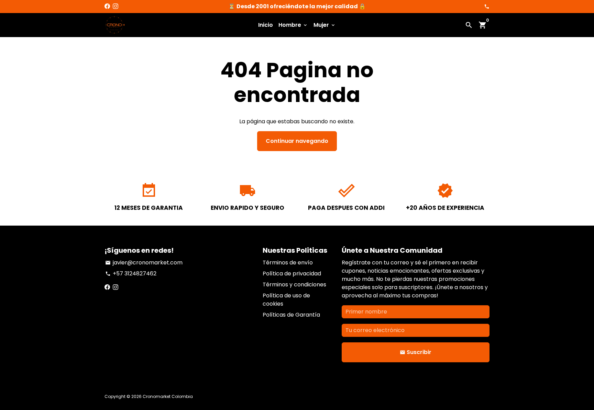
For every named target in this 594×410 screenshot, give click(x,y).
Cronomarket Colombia (168, 396)
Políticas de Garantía (291, 315)
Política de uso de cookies (286, 300)
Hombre (293, 25)
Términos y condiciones (294, 284)
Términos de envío (288, 262)
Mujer (325, 25)
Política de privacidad (292, 273)
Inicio (265, 25)
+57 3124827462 (130, 273)
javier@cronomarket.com (144, 262)
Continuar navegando (297, 141)
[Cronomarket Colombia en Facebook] (107, 6)
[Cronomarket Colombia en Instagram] (115, 6)
